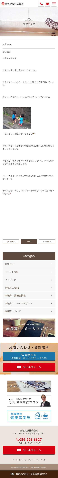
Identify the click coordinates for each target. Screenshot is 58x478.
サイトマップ (41, 460)
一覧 (29, 242)
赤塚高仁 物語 (12, 287)
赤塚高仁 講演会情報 (15, 295)
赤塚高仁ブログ (13, 311)
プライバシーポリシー (26, 460)
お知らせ (9, 264)
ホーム (15, 460)
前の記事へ (11, 242)
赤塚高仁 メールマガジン (18, 303)
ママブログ (10, 280)
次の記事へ (47, 242)
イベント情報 (11, 272)
